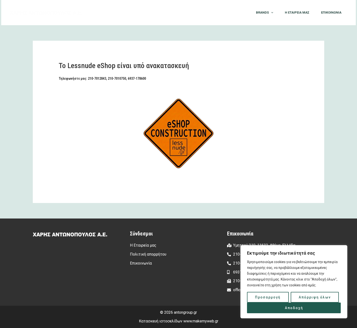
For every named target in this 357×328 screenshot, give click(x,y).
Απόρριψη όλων (315, 297)
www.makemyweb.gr (200, 321)
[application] (271, 12)
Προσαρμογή (267, 297)
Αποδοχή (294, 308)
